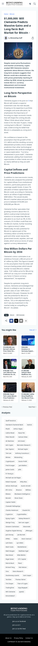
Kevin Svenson (26, 539)
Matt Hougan (10, 551)
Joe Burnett (21, 535)
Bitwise (8, 494)
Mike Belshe (21, 555)
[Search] (34, 3)
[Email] (21, 321)
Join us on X (16, 625)
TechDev (8, 579)
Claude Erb (26, 510)
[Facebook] (11, 321)
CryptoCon (9, 514)
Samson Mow (22, 437)
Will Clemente (20, 315)
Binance (19, 490)
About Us (8, 638)
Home (6, 14)
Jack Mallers (23, 465)
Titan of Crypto (22, 584)
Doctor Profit (22, 461)
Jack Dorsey (9, 535)
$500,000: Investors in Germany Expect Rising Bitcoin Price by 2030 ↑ (27, 349)
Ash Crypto (9, 445)
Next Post (32, 407)
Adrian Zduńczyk (11, 486)
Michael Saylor (23, 449)
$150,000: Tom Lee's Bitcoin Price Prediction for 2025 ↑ (10, 373)
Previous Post (7, 407)
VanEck (29, 425)
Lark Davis (9, 543)
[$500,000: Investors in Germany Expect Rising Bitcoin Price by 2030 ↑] (28, 340)
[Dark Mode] (30, 3)
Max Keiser (9, 555)
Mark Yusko (9, 547)
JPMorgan (29, 531)
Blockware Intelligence (22, 494)
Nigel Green (10, 559)
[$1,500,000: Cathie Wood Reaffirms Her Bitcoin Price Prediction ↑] (28, 387)
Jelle (19, 469)
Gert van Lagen (24, 522)
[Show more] (26, 321)
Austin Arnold (25, 486)
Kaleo (16, 539)
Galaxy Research (24, 518)
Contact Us (29, 638)
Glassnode (26, 526)
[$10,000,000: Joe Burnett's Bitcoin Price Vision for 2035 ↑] (10, 340)
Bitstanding (18, 457)
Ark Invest (21, 441)
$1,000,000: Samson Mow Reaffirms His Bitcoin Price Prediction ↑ (26, 373)
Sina (7, 571)
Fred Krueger (10, 465)
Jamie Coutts (10, 469)
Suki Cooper (27, 575)
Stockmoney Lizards (12, 575)
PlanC (20, 563)
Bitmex (8, 457)
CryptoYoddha (21, 514)
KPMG (8, 539)
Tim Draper (9, 584)
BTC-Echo (9, 490)
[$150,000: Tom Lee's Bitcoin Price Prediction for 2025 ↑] (10, 364)
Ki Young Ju (9, 474)
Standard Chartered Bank (14, 425)
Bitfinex (28, 490)
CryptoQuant (10, 461)
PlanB (8, 429)
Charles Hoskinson (12, 510)
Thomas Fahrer (20, 579)
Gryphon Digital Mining (14, 531)
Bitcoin (12, 14)
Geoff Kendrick (11, 421)
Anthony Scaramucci (22, 453)
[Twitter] (16, 321)
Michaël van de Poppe (13, 478)
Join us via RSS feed (19, 629)
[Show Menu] (3, 3)
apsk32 (21, 592)
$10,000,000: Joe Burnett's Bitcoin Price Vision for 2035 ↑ (9, 349)
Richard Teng (10, 567)
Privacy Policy (18, 638)
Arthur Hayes (18, 429)
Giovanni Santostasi (12, 526)
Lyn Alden (20, 543)
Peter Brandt (10, 437)
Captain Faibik (10, 502)
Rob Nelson (23, 567)
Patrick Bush (10, 563)
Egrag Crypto (10, 518)
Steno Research (18, 571)
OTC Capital (22, 559)
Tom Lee (8, 453)
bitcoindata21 (10, 596)
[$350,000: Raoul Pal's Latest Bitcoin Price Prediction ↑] (10, 387)
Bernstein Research (23, 445)
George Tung (10, 522)
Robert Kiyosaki (11, 482)
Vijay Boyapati (22, 588)
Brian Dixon (19, 498)
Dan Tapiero (10, 449)
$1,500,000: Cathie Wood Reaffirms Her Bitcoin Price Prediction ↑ (27, 396)
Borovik (8, 498)
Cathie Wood (10, 433)
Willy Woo (23, 482)
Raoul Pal (21, 433)
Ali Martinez (10, 441)
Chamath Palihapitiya (13, 506)
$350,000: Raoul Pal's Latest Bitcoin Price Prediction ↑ (10, 396)
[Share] (32, 38)
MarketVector (22, 547)
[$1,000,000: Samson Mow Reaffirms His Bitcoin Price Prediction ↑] (28, 364)
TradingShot (10, 588)
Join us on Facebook (19, 621)
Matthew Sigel (23, 551)
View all (32, 330)
